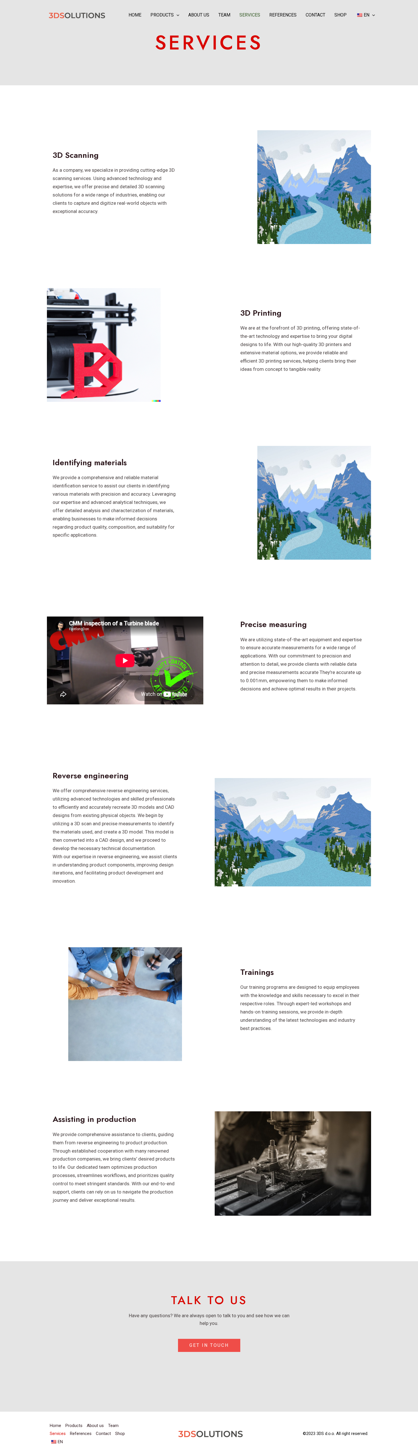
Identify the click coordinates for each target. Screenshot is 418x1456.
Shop (340, 15)
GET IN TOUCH (209, 1345)
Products (162, 15)
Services (249, 15)
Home (135, 15)
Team (224, 15)
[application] (176, 15)
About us (198, 15)
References (283, 15)
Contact (315, 15)
